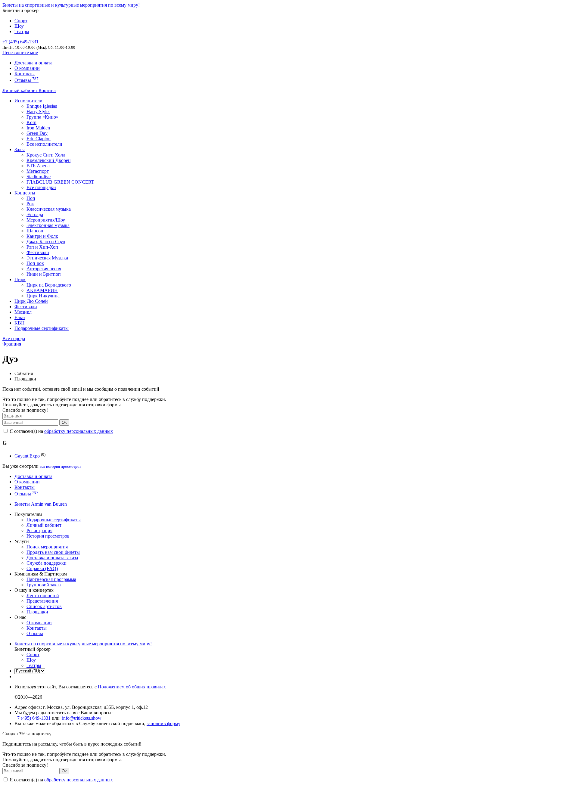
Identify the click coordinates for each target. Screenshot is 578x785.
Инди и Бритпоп (43, 274)
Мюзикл (23, 312)
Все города (13, 338)
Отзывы (26, 80)
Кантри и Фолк (42, 236)
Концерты (24, 192)
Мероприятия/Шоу (45, 219)
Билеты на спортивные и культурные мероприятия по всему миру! (71, 5)
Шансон (34, 230)
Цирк (20, 279)
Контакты (24, 73)
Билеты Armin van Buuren (40, 504)
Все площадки (41, 187)
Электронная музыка (48, 225)
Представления (42, 600)
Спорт (20, 20)
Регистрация (39, 530)
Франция (11, 343)
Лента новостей (42, 595)
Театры (21, 31)
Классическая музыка (48, 209)
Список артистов (44, 606)
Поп (30, 198)
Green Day (37, 133)
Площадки (37, 611)
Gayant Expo (27, 455)
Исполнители (28, 100)
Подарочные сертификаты (41, 328)
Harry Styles (38, 111)
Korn (31, 122)
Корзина (47, 90)
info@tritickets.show (81, 718)
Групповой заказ (43, 584)
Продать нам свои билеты (53, 552)
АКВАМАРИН (42, 290)
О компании (27, 68)
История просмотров (48, 535)
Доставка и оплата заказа (52, 557)
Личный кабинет (20, 90)
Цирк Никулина (43, 295)
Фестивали (37, 252)
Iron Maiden (38, 127)
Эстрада (34, 214)
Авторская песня (43, 268)
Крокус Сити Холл (45, 154)
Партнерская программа (51, 579)
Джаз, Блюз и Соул (45, 241)
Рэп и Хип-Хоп (42, 247)
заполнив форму (163, 723)
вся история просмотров (60, 466)
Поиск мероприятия (47, 546)
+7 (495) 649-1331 (32, 718)
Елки (19, 317)
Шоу (19, 26)
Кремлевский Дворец (48, 160)
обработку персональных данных (78, 431)
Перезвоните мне (20, 52)
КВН (19, 322)
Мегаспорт (37, 171)
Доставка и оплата (33, 62)
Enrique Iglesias (41, 106)
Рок (30, 203)
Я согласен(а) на (60, 431)
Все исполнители (44, 144)
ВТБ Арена (38, 165)
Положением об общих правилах (132, 686)
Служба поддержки (46, 563)
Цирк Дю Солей (31, 301)
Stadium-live (38, 176)
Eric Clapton (38, 138)
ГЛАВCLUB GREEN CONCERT (60, 182)
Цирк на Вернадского (48, 284)
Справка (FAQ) (42, 568)
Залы (19, 149)
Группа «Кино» (42, 116)
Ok (64, 422)
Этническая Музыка (47, 257)
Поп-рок (35, 263)
